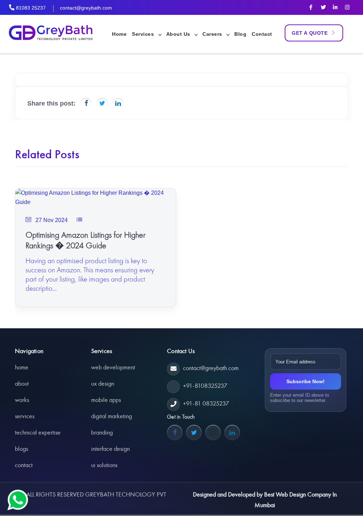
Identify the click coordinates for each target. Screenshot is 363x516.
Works (22, 400)
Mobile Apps (106, 400)
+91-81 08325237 (206, 403)
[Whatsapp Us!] (17, 500)
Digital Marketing (111, 416)
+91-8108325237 (205, 386)
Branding (102, 432)
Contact (262, 34)
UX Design (102, 383)
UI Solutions (104, 465)
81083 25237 (31, 8)
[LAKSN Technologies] (49, 34)
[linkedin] (232, 432)
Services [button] (144, 34)
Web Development (113, 367)
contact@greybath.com (86, 8)
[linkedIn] (335, 7)
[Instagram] (347, 7)
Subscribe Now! (305, 381)
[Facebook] (311, 7)
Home (119, 34)
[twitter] (323, 7)
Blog (240, 34)
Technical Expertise (38, 432)
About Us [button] (179, 34)
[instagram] (213, 432)
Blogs (21, 449)
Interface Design (110, 449)
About (22, 383)
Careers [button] (213, 34)
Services (24, 416)
